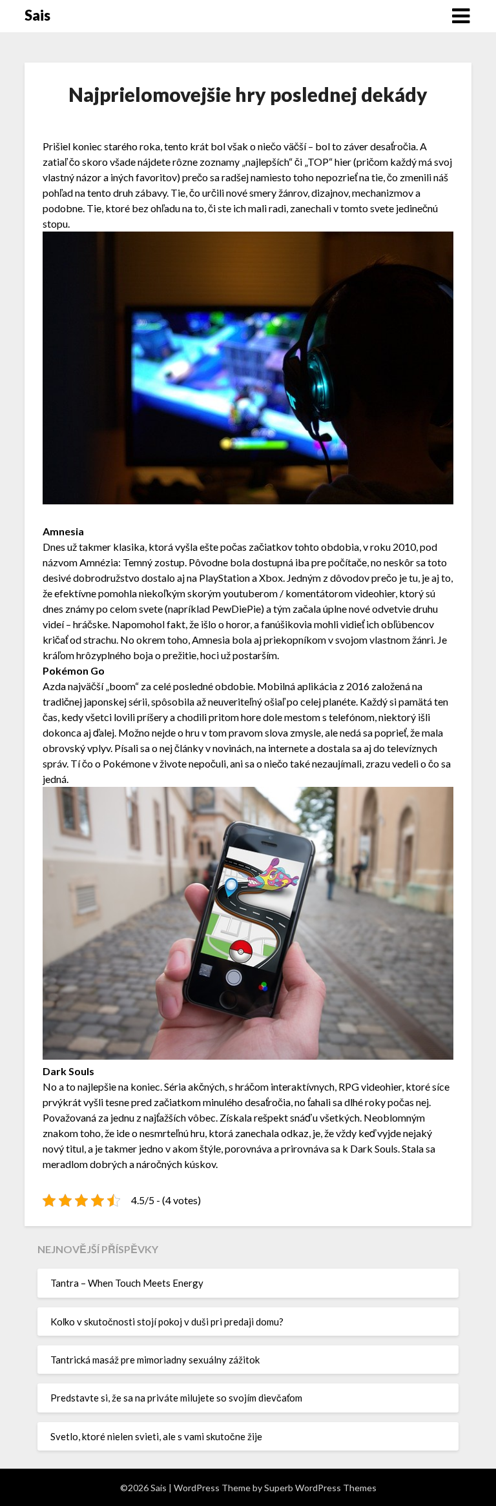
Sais (37, 15)
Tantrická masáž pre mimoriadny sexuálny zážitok (155, 1359)
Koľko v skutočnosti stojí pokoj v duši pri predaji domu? (167, 1321)
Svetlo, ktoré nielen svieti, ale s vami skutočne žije (156, 1436)
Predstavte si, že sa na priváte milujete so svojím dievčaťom (176, 1397)
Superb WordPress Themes (320, 1487)
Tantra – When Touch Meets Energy (126, 1283)
